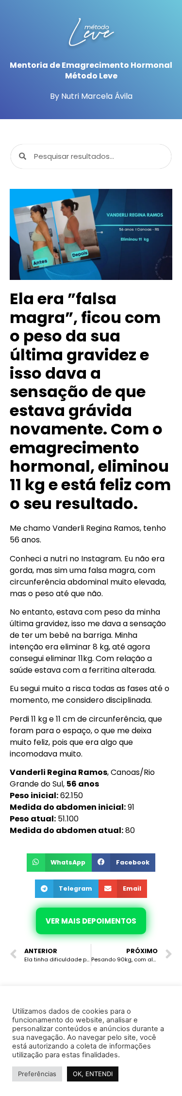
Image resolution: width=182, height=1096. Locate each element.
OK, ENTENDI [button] (93, 1074)
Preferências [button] (37, 1074)
